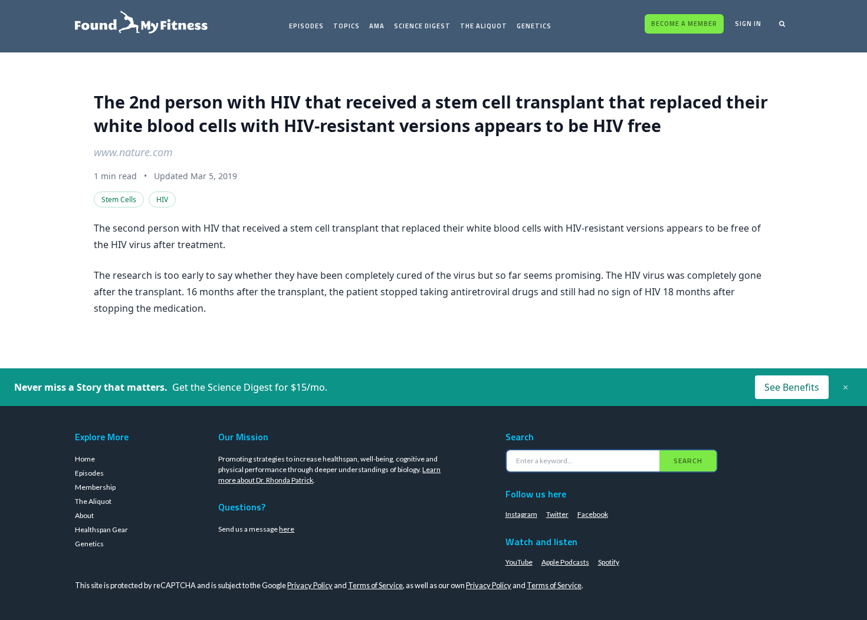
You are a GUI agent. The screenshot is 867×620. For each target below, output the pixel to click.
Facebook (592, 514)
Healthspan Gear (101, 529)
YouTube (519, 562)
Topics (346, 26)
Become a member (684, 23)
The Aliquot (483, 26)
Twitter (557, 514)
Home (85, 458)
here (286, 529)
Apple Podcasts (565, 562)
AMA (377, 26)
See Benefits (791, 387)
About (84, 515)
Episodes (306, 26)
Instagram (521, 514)
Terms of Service (375, 585)
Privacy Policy (310, 585)
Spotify (608, 562)
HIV (162, 199)
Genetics (534, 26)
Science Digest (422, 26)
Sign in (748, 23)
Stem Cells (118, 199)
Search (688, 460)
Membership (95, 487)
